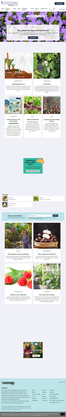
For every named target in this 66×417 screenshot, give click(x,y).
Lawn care (41, 197)
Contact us (52, 392)
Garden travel (13, 116)
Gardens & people (24, 9)
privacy (46, 217)
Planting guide (8, 9)
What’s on (37, 9)
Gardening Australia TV (55, 402)
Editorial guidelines (54, 398)
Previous (2, 26)
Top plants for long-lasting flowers (33, 30)
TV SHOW (50, 9)
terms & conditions (40, 218)
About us (44, 390)
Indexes (44, 396)
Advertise (52, 390)
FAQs (43, 394)
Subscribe (59, 3)
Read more (33, 37)
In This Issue (41, 16)
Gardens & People (31, 16)
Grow (14, 8)
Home (2, 8)
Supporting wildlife (12, 203)
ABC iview (8, 402)
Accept (62, 414)
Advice (19, 8)
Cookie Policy (37, 415)
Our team (44, 392)
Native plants (10, 197)
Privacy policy (53, 396)
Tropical (18, 250)
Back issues (44, 400)
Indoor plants (47, 80)
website (21, 402)
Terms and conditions (54, 394)
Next (63, 26)
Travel (32, 8)
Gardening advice (18, 80)
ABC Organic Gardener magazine (57, 400)
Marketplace (44, 8)
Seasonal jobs (47, 291)
